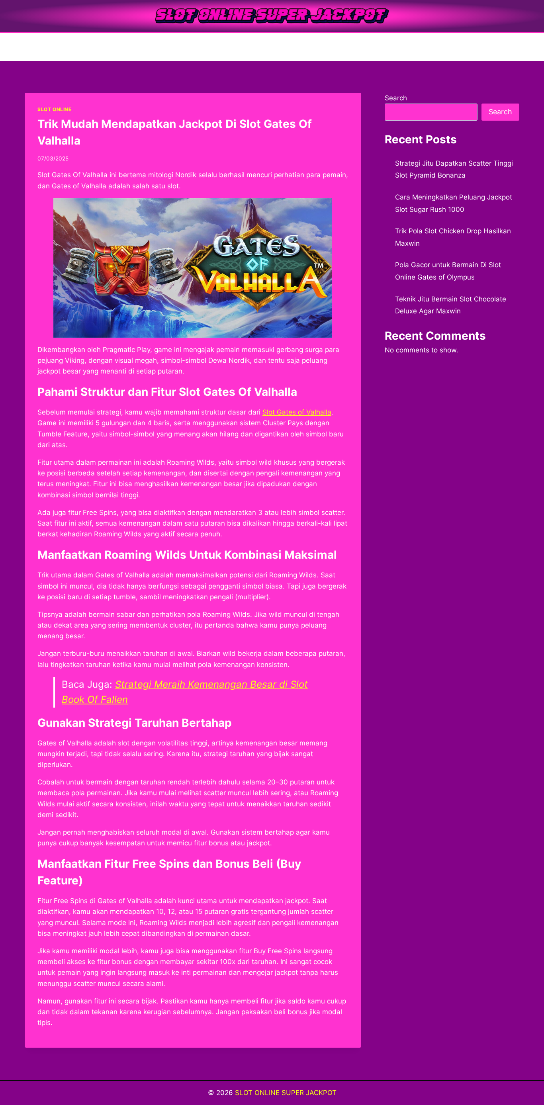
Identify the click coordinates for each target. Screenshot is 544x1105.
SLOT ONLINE (54, 109)
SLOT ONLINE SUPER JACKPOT (286, 1093)
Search (396, 98)
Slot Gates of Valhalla (296, 412)
